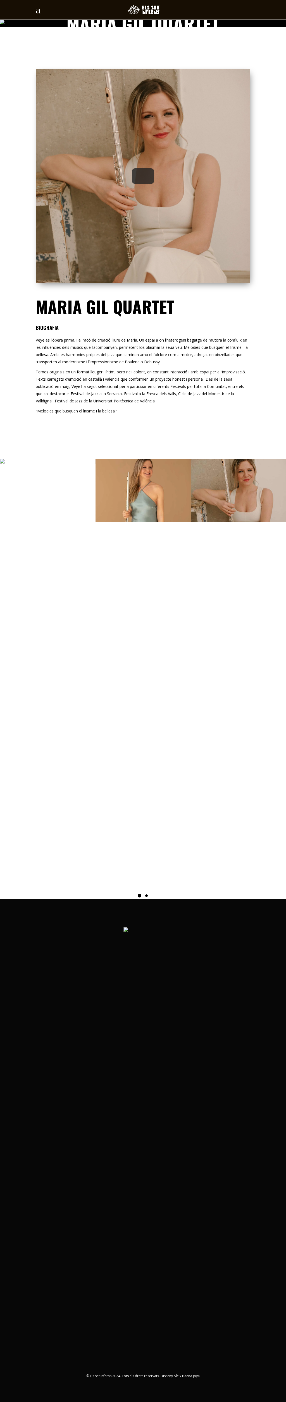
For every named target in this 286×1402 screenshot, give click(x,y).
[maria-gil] (47, 490)
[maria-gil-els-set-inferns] (143, 490)
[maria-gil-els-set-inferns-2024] (238, 490)
